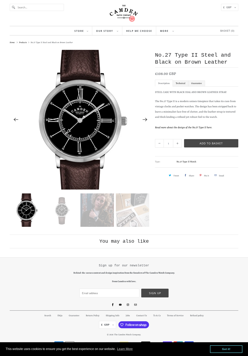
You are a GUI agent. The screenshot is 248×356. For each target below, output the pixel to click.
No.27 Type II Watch (186, 162)
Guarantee (196, 83)
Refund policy (197, 315)
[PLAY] (80, 120)
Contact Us (141, 315)
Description (164, 83)
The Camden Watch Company (127, 334)
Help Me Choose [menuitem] (139, 31)
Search (47, 315)
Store (79, 31)
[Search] (13, 7)
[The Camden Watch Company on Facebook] (112, 304)
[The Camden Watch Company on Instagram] (127, 304)
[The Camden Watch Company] (124, 13)
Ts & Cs (157, 315)
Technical (180, 83)
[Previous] (16, 119)
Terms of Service (175, 315)
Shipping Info (112, 315)
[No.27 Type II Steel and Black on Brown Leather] (80, 120)
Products (23, 42)
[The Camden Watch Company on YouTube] (120, 304)
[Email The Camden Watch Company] (135, 304)
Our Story (105, 31)
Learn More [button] (125, 349)
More (165, 31)
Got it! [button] (226, 349)
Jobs (128, 315)
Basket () (226, 30)
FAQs (60, 315)
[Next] (145, 119)
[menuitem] (81, 30)
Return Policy (92, 315)
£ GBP (227, 7)
